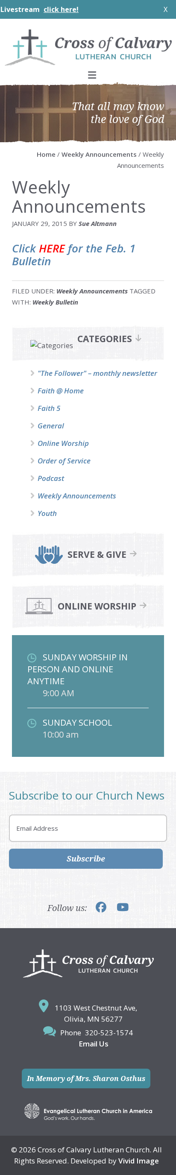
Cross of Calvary (88, 47)
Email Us (94, 1044)
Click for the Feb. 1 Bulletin (73, 254)
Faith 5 (49, 408)
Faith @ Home (61, 391)
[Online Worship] (39, 613)
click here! (46, 9)
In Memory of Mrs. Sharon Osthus (86, 1078)
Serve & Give (96, 554)
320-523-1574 (109, 1032)
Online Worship (63, 443)
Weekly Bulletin (55, 302)
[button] (88, 74)
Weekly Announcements (92, 291)
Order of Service (64, 461)
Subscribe (86, 858)
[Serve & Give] (49, 561)
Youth (47, 513)
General (51, 426)
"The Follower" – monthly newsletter (97, 373)
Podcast (51, 478)
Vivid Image (138, 1161)
